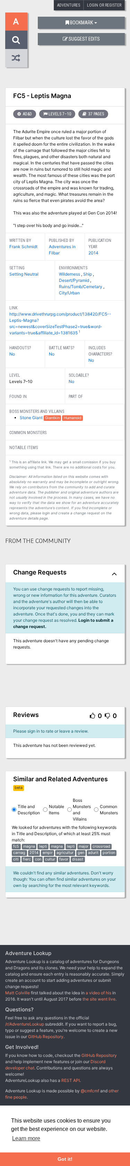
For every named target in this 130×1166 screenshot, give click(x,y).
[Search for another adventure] (16, 40)
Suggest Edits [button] (84, 39)
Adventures (68, 5)
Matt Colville (17, 992)
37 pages (95, 114)
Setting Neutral (23, 274)
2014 (93, 252)
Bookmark (81, 23)
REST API (70, 1080)
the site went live (99, 999)
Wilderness (70, 274)
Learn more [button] (26, 1138)
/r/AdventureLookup (24, 1024)
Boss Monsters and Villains (82, 810)
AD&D (27, 114)
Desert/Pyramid (74, 280)
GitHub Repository (45, 1036)
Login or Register (104, 5)
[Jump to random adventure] (16, 58)
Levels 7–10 (60, 114)
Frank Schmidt (23, 246)
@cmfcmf (90, 1090)
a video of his (98, 992)
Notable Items (56, 809)
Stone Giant (32, 417)
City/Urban (69, 292)
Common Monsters (109, 809)
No (12, 354)
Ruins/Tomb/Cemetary (81, 286)
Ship (88, 274)
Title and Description (29, 809)
